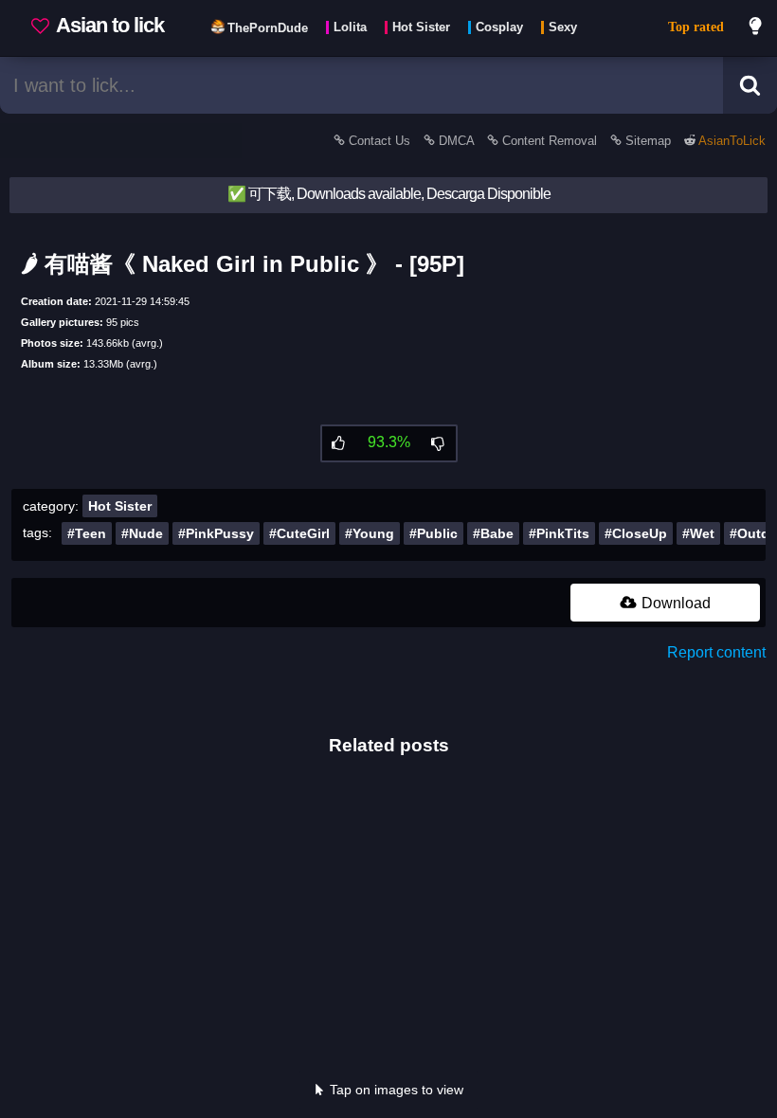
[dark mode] (756, 28)
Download (674, 603)
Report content (716, 652)
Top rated (696, 27)
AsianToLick (731, 141)
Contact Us (379, 141)
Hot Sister (120, 506)
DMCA (456, 141)
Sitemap (648, 141)
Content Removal (549, 141)
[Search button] (750, 85)
